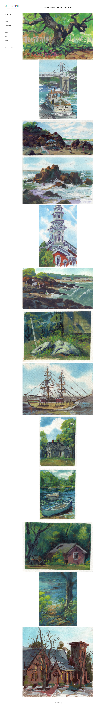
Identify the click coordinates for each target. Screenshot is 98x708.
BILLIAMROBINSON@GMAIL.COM (11, 44)
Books (6, 21)
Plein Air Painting (9, 29)
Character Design (9, 18)
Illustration (8, 25)
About (6, 40)
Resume (6, 32)
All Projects (8, 14)
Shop (6, 36)
